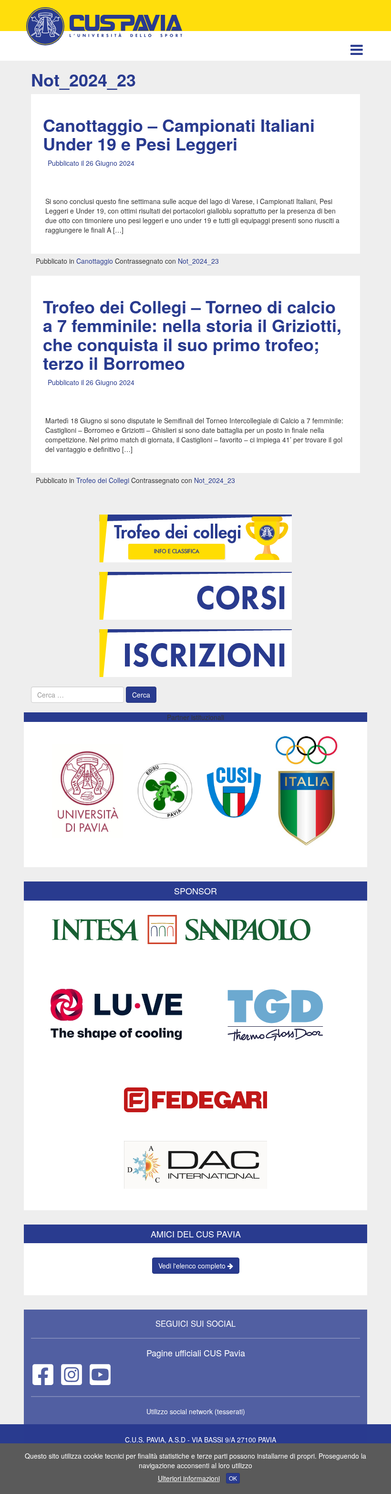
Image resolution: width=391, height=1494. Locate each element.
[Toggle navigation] (356, 49)
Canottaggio (94, 261)
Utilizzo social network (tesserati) (195, 1411)
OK (233, 1478)
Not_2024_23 (198, 261)
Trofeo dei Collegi (102, 480)
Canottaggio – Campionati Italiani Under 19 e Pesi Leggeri (179, 134)
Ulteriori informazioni (189, 1478)
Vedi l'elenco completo (192, 1265)
